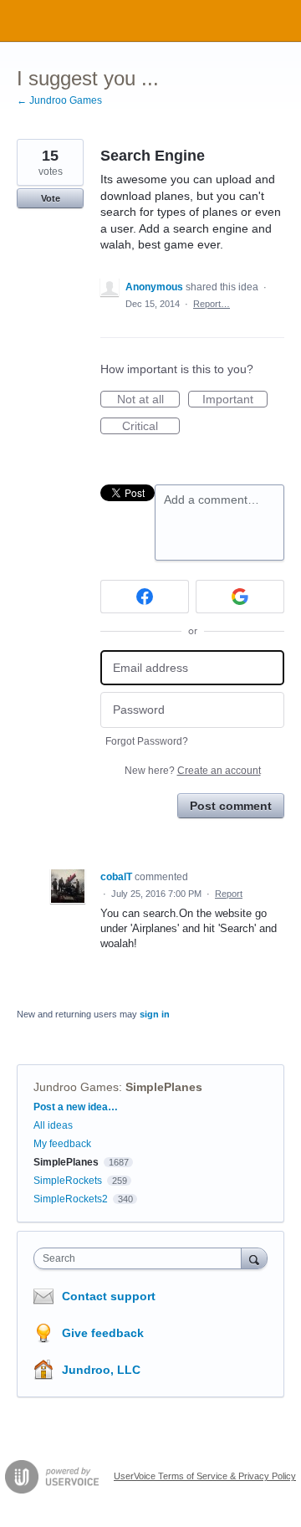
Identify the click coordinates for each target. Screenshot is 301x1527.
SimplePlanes (163, 1087)
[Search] (254, 1258)
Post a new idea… (75, 1107)
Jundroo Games (76, 1087)
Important (235, 399)
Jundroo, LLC (101, 1369)
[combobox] (141, 1258)
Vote (50, 198)
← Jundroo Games (59, 100)
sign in (155, 1014)
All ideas (53, 1125)
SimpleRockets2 (70, 1199)
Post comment (231, 805)
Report (228, 894)
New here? (193, 770)
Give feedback (103, 1333)
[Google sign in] (240, 596)
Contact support (109, 1296)
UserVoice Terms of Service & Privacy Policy (205, 1476)
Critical (151, 426)
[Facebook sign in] (144, 596)
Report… (211, 304)
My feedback (62, 1144)
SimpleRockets (67, 1180)
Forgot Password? (146, 741)
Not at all (148, 399)
